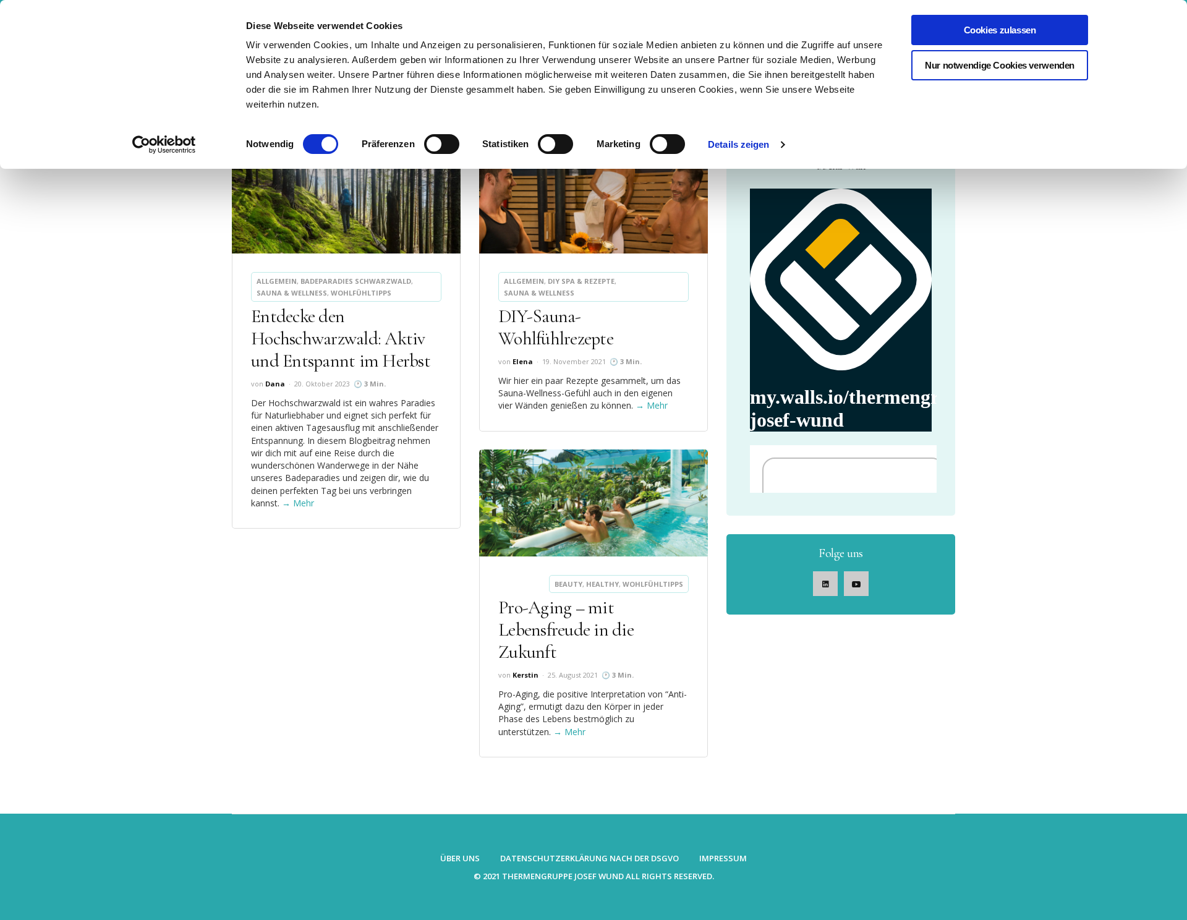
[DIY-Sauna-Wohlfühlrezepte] (593, 200)
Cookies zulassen (1000, 30)
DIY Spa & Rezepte (581, 281)
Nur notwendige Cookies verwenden (999, 65)
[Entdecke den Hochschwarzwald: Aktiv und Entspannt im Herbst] (346, 200)
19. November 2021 (574, 361)
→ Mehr (298, 503)
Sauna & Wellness (292, 292)
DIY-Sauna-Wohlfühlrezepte (555, 327)
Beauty (568, 584)
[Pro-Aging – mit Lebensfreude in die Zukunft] (593, 502)
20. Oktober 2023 (322, 383)
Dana (275, 383)
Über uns (460, 858)
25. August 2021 (573, 674)
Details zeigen (738, 144)
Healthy (602, 584)
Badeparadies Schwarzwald (355, 281)
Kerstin (525, 674)
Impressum (723, 858)
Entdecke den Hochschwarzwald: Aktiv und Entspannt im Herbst (340, 338)
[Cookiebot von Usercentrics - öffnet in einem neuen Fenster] (164, 144)
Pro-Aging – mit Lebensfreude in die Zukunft (566, 629)
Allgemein (277, 281)
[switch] (441, 144)
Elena (523, 361)
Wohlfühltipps (361, 292)
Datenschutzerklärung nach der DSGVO (589, 858)
